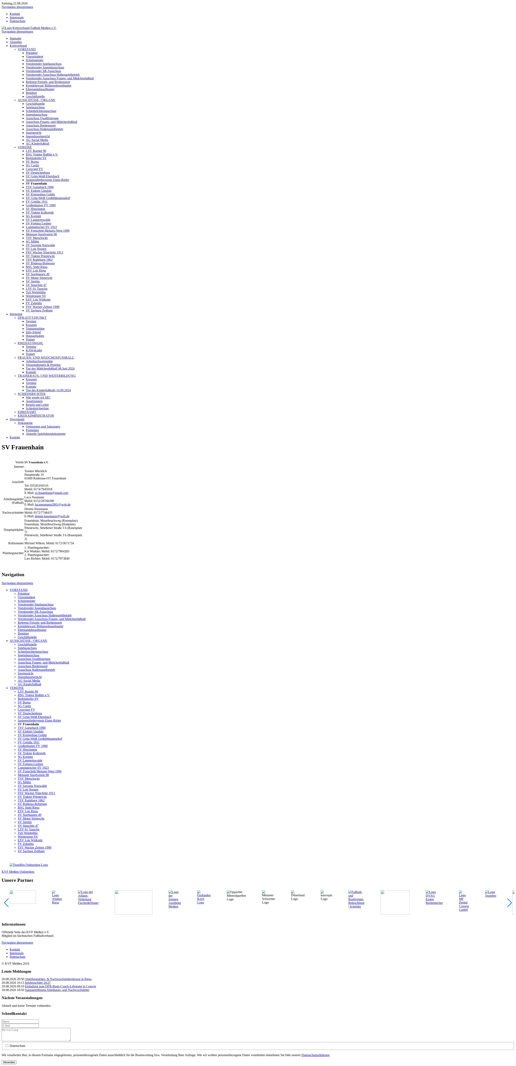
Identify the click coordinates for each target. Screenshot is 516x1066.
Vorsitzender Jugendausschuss (45, 67)
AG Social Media (37, 140)
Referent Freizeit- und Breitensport (48, 82)
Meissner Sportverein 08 (41, 234)
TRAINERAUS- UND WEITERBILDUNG (47, 375)
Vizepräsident (34, 56)
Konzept (31, 325)
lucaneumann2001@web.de (53, 504)
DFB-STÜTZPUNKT (32, 317)
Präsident (31, 53)
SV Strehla (33, 281)
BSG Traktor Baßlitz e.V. (42, 154)
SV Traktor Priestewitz (40, 256)
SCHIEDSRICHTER (32, 394)
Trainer (30, 339)
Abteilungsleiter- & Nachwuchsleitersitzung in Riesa (58, 979)
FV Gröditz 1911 (37, 201)
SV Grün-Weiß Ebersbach (42, 176)
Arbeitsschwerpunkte (39, 361)
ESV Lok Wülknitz (38, 299)
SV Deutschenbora (38, 172)
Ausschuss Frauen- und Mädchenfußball (51, 122)
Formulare (32, 430)
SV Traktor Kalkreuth (40, 212)
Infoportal (16, 314)
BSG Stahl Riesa (36, 267)
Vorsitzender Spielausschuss (43, 63)
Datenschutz (17, 21)
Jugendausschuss (36, 114)
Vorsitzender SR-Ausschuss (43, 71)
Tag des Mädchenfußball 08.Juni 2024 (50, 368)
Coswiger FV (34, 169)
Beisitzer (31, 93)
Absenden (9, 1062)
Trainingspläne (35, 328)
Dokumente (25, 423)
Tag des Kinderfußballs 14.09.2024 (48, 390)
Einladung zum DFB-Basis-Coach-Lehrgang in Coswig (60, 986)
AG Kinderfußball (37, 143)
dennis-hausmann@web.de (52, 516)
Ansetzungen (34, 401)
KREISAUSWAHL (30, 343)
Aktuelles (16, 42)
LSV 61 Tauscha (36, 288)
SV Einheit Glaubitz (39, 190)
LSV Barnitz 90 (36, 151)
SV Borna (32, 161)
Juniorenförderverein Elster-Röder (47, 180)
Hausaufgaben (35, 336)
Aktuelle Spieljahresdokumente (46, 433)
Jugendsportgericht (38, 136)
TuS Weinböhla (36, 292)
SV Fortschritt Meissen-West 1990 (48, 230)
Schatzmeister (34, 60)
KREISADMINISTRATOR (36, 415)
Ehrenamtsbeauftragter (40, 89)
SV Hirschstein (35, 209)
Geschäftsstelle (35, 96)
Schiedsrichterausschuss (41, 111)
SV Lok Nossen (36, 248)
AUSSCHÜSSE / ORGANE (36, 100)
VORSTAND (27, 49)
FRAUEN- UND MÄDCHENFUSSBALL (46, 357)
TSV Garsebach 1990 (40, 187)
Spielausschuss (35, 107)
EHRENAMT (27, 412)
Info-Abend (33, 332)
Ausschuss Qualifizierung (42, 118)
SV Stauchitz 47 (36, 285)
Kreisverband (18, 45)
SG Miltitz (32, 241)
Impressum (17, 17)
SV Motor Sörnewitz (39, 277)
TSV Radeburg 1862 (39, 259)
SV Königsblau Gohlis (40, 194)
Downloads (17, 419)
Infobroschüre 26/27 (38, 982)
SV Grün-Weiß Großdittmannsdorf (48, 198)
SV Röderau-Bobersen (40, 263)
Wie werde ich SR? (38, 397)
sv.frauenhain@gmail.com (51, 493)
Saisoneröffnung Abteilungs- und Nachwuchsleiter (57, 990)
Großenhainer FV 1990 (41, 205)
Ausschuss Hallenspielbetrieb (44, 129)
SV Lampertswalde (38, 219)
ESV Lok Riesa (36, 270)
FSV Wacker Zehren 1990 (42, 307)
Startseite (15, 38)
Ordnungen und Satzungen (43, 426)
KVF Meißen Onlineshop (18, 871)
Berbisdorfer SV (36, 158)
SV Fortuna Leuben (38, 223)
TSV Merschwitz (37, 238)
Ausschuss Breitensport (41, 125)
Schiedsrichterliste (37, 408)
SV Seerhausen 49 (37, 274)
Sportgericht (33, 132)
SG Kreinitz (33, 216)
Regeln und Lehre (37, 404)
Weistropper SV (36, 296)
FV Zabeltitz (34, 303)
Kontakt (15, 14)
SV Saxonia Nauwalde (40, 245)
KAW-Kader (34, 350)
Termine (31, 321)
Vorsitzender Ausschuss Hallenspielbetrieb (53, 74)
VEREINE (25, 147)
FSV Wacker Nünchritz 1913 (44, 252)
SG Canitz (32, 165)
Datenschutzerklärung (315, 1055)
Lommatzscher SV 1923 (41, 227)
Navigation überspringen (17, 7)
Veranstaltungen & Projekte (43, 365)
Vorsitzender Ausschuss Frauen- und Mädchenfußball (60, 78)
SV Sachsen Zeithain (39, 310)
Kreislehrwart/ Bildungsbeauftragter (48, 85)
